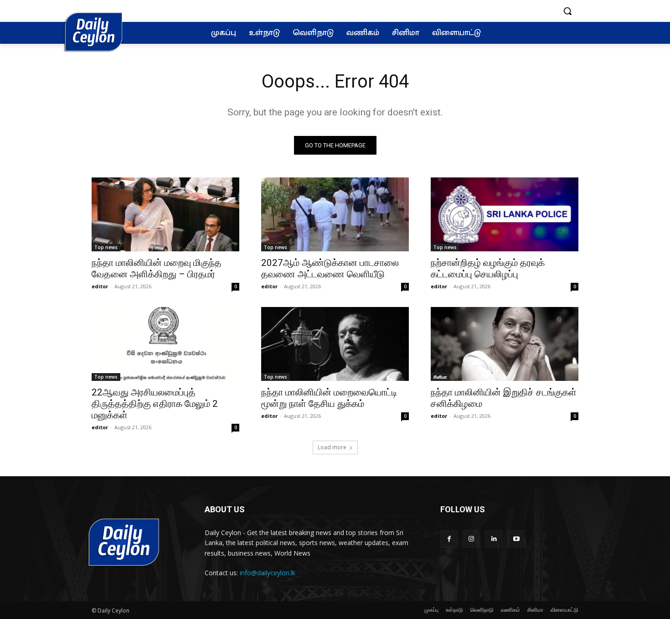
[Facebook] (449, 539)
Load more (332, 447)
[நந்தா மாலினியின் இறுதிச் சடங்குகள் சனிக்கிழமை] (504, 344)
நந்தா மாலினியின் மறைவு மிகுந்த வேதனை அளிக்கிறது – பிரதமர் (157, 268)
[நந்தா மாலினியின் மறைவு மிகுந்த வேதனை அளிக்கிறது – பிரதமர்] (165, 214)
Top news (106, 247)
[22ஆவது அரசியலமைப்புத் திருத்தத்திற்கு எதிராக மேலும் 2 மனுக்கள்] (165, 344)
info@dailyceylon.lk (267, 572)
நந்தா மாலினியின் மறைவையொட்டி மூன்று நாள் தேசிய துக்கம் (329, 398)
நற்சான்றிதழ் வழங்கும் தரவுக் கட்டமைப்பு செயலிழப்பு (488, 268)
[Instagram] (471, 539)
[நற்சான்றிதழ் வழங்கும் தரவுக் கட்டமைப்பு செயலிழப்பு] (504, 214)
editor (100, 286)
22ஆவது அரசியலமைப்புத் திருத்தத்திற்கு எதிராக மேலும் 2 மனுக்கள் (155, 404)
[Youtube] (516, 539)
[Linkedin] (494, 539)
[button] (567, 11)
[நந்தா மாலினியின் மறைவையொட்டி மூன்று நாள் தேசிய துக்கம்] (335, 344)
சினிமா (440, 377)
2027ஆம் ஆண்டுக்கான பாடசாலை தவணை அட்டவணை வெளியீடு (330, 268)
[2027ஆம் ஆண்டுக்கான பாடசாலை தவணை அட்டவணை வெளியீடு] (335, 214)
